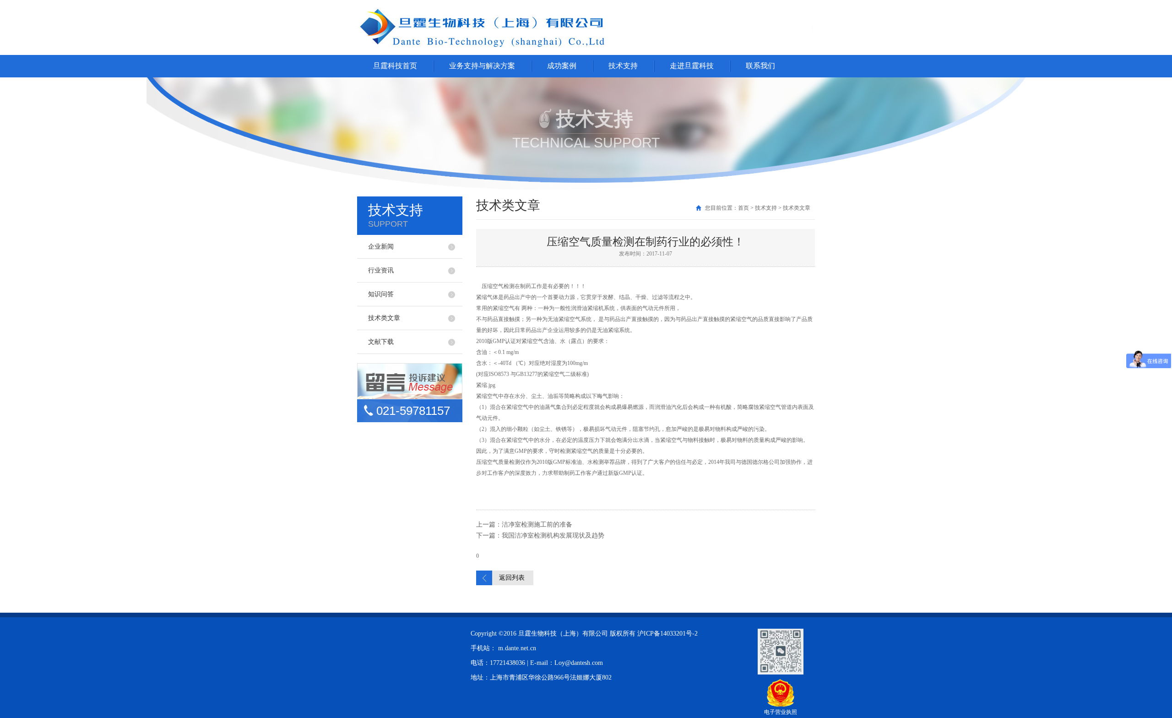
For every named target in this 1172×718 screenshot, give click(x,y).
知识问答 (381, 294)
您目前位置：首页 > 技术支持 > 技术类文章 (757, 208)
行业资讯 (381, 270)
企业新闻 (381, 246)
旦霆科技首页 (395, 66)
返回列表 (512, 577)
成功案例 (561, 66)
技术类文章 (384, 318)
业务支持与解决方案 (482, 66)
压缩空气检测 (498, 286)
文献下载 (381, 341)
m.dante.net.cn (517, 648)
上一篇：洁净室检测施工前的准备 (524, 524)
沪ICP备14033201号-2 (667, 633)
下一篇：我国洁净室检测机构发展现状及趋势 (540, 535)
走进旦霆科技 (692, 66)
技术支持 (623, 66)
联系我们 (760, 66)
